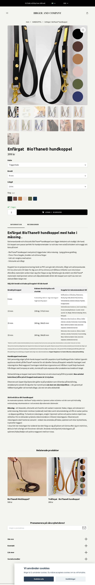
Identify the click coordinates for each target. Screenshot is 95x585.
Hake (10, 160)
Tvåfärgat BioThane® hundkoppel (64, 499)
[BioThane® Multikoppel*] (27, 476)
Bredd (10, 171)
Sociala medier (14, 559)
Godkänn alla (39, 579)
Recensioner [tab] (33, 224)
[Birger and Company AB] (47, 13)
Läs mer (11, 552)
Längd (10, 182)
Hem (27, 22)
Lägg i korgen (53, 212)
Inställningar (70, 579)
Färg (11, 193)
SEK (64, 3)
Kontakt (11, 545)
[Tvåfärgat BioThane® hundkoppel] (67, 476)
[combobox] (47, 164)
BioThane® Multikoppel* (19, 499)
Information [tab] (16, 224)
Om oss (11, 539)
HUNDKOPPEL (36, 22)
